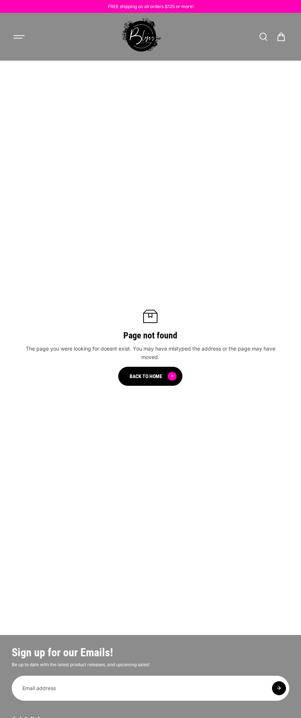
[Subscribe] (279, 688)
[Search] (263, 37)
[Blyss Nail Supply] (141, 37)
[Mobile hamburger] (20, 37)
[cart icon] (281, 37)
